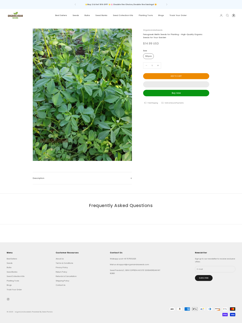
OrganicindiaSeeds (152, 30)
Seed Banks (101, 15)
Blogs (161, 15)
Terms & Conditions (64, 263)
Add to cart (176, 76)
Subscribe (204, 278)
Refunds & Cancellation (66, 276)
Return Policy (61, 272)
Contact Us (61, 285)
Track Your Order (178, 15)
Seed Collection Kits (123, 15)
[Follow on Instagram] (8, 299)
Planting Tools (146, 15)
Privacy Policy (62, 267)
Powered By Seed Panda (42, 312)
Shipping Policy (62, 280)
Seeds (76, 15)
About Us (60, 258)
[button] (176, 84)
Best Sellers (61, 15)
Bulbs (87, 15)
